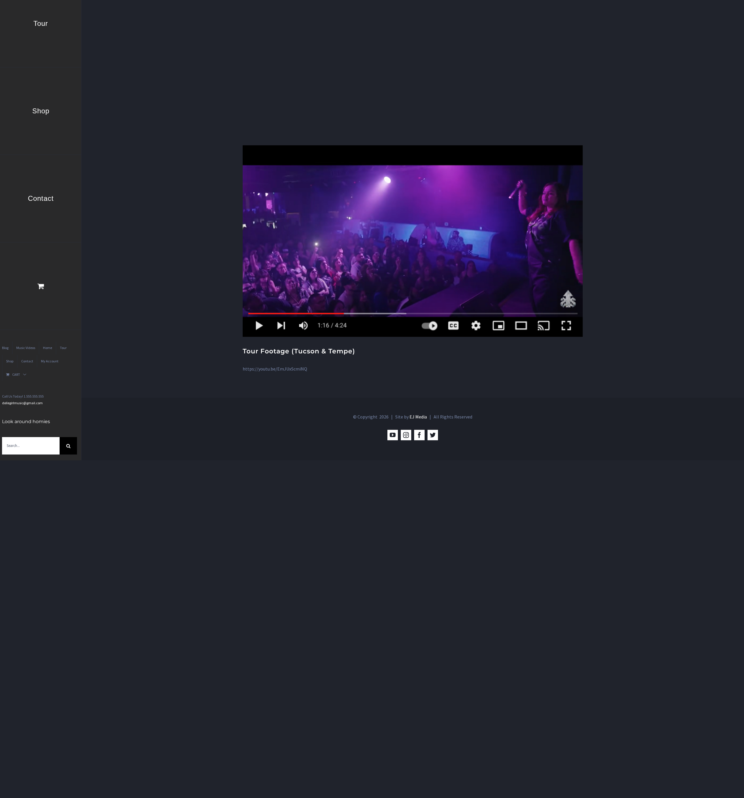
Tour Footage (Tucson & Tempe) (299, 351)
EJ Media (418, 417)
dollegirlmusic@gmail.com (22, 403)
